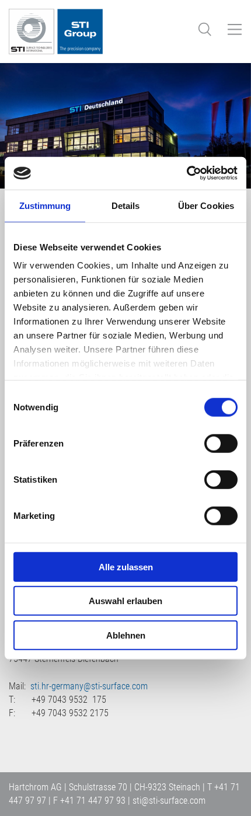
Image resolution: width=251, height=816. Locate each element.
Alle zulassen (126, 566)
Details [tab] (125, 205)
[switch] (221, 443)
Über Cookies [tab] (206, 205)
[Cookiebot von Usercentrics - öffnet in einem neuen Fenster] (186, 173)
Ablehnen (125, 635)
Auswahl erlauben (125, 601)
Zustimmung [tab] (45, 205)
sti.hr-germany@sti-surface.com (89, 686)
